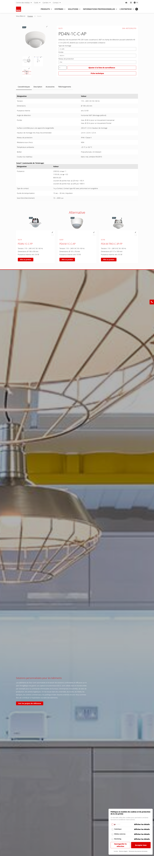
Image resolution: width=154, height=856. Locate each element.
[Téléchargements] (126, 2)
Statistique (117, 829)
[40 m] (35, 230)
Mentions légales (123, 851)
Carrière (116, 851)
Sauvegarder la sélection (120, 845)
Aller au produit (25, 260)
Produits (30, 16)
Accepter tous (141, 845)
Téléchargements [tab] (64, 87)
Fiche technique (97, 73)
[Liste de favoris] (131, 2)
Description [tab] (38, 87)
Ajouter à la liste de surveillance (101, 68)
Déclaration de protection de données (138, 851)
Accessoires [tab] (50, 87)
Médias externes (119, 834)
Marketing (117, 839)
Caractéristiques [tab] (24, 87)
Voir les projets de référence (29, 703)
